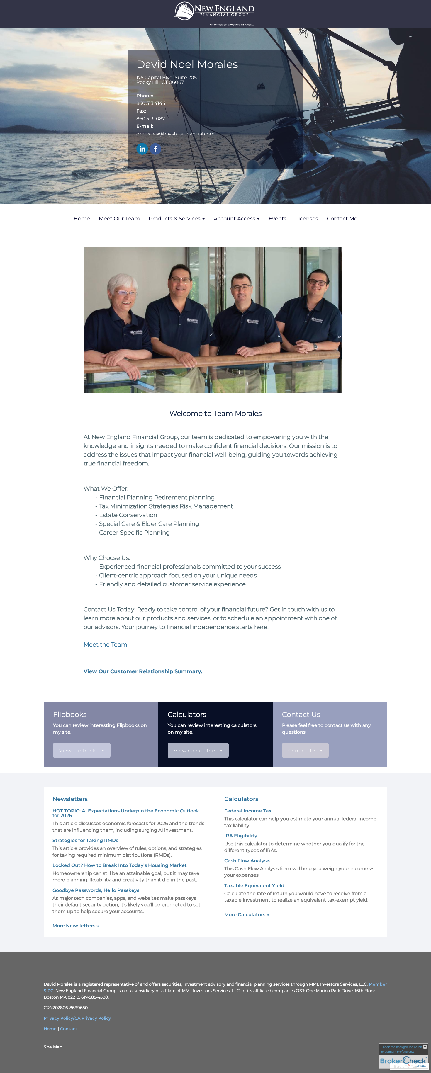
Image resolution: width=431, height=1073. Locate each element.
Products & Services (175, 218)
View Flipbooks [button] (79, 751)
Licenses (306, 218)
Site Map (53, 1047)
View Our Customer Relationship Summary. (143, 671)
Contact (68, 1028)
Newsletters (70, 798)
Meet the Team (105, 644)
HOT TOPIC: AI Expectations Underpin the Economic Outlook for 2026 (125, 813)
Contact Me (342, 218)
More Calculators (246, 914)
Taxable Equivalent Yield (254, 885)
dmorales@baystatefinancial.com (175, 134)
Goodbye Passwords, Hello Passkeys (95, 890)
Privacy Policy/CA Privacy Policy (77, 1018)
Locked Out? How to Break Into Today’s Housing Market (119, 865)
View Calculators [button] (195, 751)
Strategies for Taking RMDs (85, 840)
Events (277, 218)
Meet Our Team (119, 218)
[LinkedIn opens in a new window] (142, 149)
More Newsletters (75, 926)
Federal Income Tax (248, 811)
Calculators (241, 798)
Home (82, 218)
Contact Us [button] (302, 751)
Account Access (234, 218)
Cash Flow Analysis (247, 860)
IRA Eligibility (240, 836)
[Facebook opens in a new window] (155, 149)
